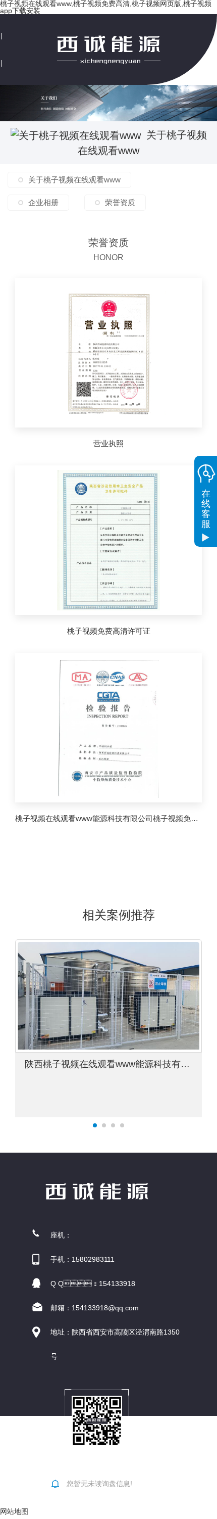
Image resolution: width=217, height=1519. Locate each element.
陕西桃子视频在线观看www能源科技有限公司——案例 (113, 1064)
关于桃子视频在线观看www (74, 179)
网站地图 (14, 1511)
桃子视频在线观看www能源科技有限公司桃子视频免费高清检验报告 (108, 818)
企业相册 (43, 202)
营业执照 (108, 443)
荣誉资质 (120, 202)
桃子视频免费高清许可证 (108, 631)
